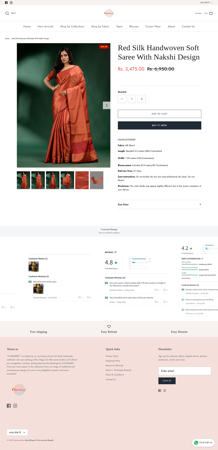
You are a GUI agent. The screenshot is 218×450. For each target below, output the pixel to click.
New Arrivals (45, 26)
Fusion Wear (153, 26)
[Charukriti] (109, 13)
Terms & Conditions (115, 374)
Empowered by (25, 440)
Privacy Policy (112, 356)
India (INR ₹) (205, 2)
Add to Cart (159, 113)
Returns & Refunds (114, 365)
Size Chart (123, 204)
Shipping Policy (113, 360)
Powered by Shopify (45, 440)
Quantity (122, 91)
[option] (63, 105)
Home (27, 26)
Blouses (134, 26)
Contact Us (188, 26)
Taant (119, 26)
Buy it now (159, 125)
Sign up (167, 380)
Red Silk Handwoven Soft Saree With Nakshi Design (30, 38)
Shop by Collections (72, 26)
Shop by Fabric (100, 26)
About (171, 26)
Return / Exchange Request (118, 370)
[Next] (106, 105)
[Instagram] (11, 2)
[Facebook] (6, 2)
